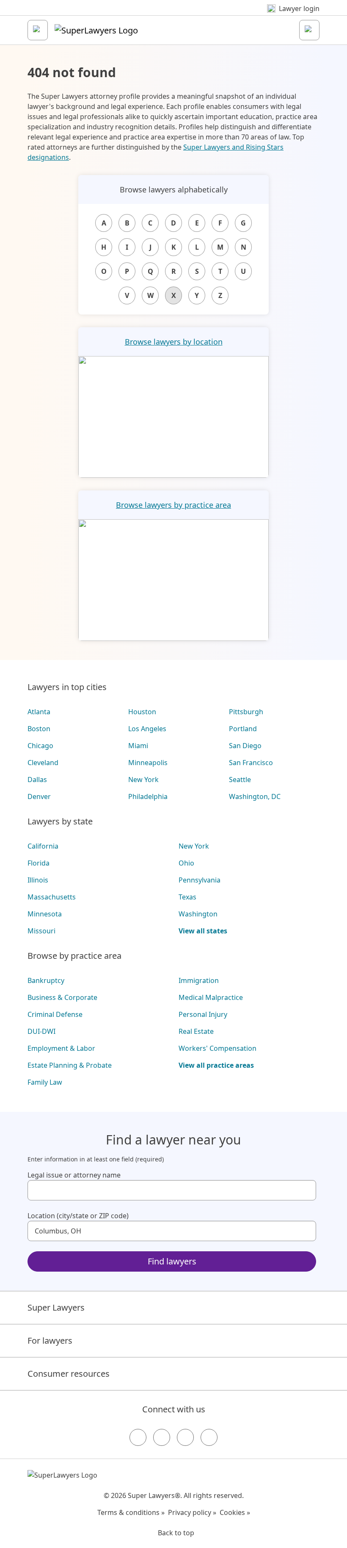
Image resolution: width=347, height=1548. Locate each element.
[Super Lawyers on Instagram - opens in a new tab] (161, 1437)
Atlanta (39, 711)
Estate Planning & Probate (70, 1065)
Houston (142, 711)
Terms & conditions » (131, 1512)
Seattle (240, 779)
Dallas (37, 779)
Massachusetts (52, 897)
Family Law (45, 1082)
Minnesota (45, 914)
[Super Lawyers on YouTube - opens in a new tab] (185, 1437)
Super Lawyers (56, 1307)
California (43, 846)
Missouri (41, 931)
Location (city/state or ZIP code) (78, 1215)
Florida (39, 863)
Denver (39, 796)
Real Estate (196, 1031)
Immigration (199, 980)
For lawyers (50, 1340)
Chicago (40, 745)
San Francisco (251, 762)
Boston (39, 728)
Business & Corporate (62, 997)
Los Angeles (147, 728)
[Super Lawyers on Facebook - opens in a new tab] (137, 1437)
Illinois (38, 880)
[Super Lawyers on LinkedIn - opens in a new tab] (209, 1437)
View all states (203, 931)
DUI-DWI (41, 1031)
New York (143, 779)
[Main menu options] (38, 30)
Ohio (186, 863)
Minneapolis (148, 762)
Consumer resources (69, 1373)
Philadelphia (148, 796)
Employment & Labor (61, 1048)
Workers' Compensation (217, 1048)
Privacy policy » (192, 1512)
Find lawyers (172, 1261)
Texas (187, 897)
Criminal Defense (55, 1014)
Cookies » (235, 1512)
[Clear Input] (306, 1190)
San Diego (245, 745)
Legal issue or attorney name (74, 1175)
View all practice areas (216, 1065)
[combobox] (172, 1190)
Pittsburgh (246, 711)
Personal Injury (203, 1014)
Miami (138, 745)
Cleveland (43, 762)
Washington (198, 914)
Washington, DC (255, 796)
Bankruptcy (46, 980)
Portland (243, 728)
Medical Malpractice (211, 997)
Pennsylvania (199, 880)
